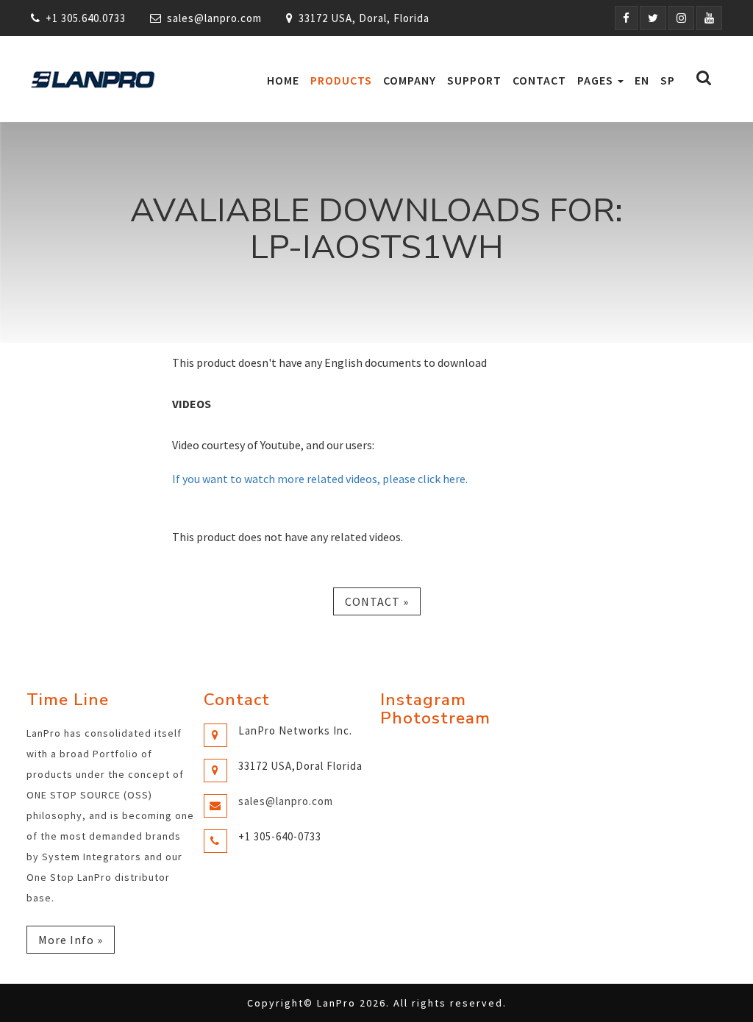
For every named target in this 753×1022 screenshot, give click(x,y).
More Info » (70, 939)
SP (667, 80)
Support (474, 80)
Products (341, 80)
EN (642, 80)
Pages (596, 80)
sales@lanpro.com (214, 18)
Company (409, 80)
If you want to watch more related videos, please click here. (320, 478)
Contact (539, 80)
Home (283, 80)
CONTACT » (377, 601)
